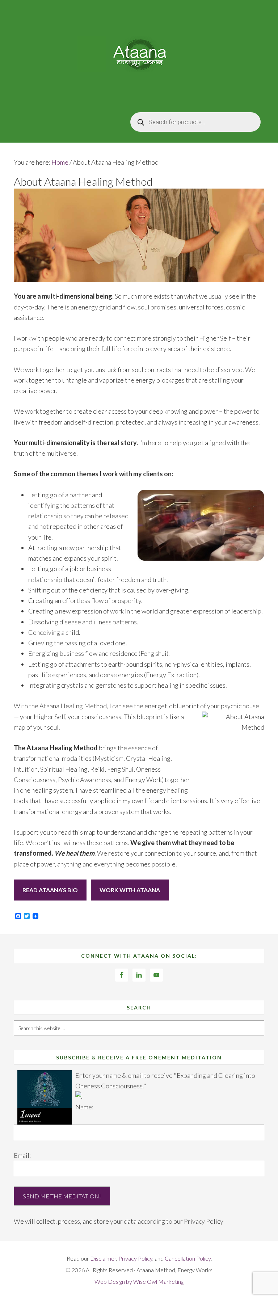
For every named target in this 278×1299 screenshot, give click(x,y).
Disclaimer (103, 1258)
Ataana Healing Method (139, 54)
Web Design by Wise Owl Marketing (139, 1281)
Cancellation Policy (188, 1258)
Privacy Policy (203, 1221)
